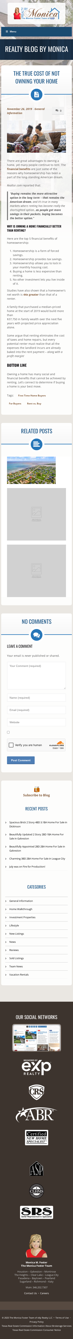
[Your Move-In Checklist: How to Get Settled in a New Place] (36, 571)
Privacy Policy (37, 1321)
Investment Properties (22, 917)
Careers (44, 1293)
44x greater (31, 294)
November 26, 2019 (19, 109)
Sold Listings (16, 958)
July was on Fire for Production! (27, 866)
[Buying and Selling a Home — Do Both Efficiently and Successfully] (36, 514)
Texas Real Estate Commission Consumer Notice (36, 1329)
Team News (16, 966)
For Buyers (15, 403)
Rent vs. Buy (34, 403)
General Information (21, 901)
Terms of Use (62, 1317)
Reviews (14, 950)
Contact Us (30, 1293)
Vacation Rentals (19, 974)
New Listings (16, 933)
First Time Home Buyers (32, 395)
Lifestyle (14, 925)
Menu (13, 31)
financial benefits (18, 169)
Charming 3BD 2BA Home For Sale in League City (37, 858)
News (12, 942)
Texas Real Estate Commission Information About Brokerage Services (36, 1325)
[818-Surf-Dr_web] (31, 470)
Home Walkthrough (20, 909)
